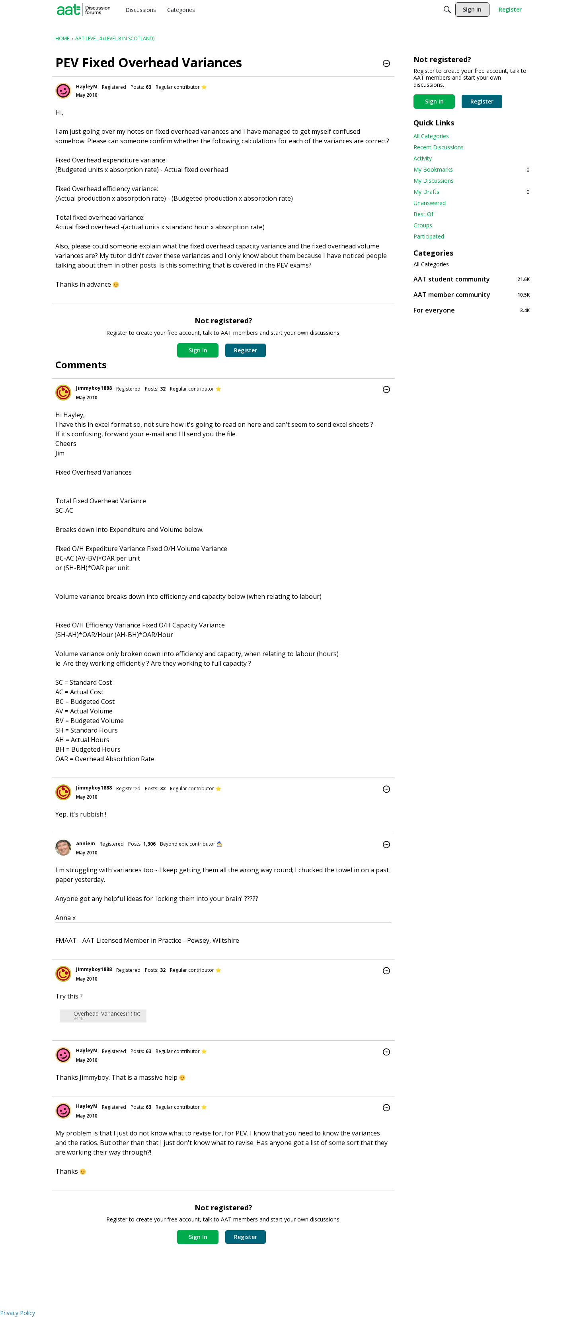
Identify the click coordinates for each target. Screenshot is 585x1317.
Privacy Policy (17, 1313)
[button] (386, 64)
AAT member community (471, 294)
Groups (422, 225)
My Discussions (433, 180)
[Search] (447, 9)
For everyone (471, 310)
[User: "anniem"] (63, 848)
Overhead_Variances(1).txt (107, 1013)
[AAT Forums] (83, 9)
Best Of (423, 214)
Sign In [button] (198, 350)
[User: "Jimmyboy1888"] (63, 393)
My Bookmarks (471, 169)
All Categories (431, 136)
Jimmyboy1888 (94, 388)
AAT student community (471, 279)
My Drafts (471, 191)
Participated (428, 236)
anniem (85, 843)
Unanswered (429, 203)
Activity (422, 158)
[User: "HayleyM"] (63, 91)
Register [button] (245, 350)
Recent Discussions (438, 147)
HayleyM (87, 86)
